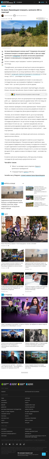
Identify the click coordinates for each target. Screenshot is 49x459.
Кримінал (3, 400)
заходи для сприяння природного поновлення (26, 74)
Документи (28, 433)
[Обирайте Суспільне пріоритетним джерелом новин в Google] (2, 65)
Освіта (26, 402)
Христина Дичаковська (21, 15)
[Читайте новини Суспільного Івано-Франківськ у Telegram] (17, 444)
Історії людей (28, 413)
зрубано (26, 172)
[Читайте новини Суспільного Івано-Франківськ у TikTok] (24, 444)
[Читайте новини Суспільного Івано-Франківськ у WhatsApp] (20, 444)
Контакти (3, 429)
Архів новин (28, 429)
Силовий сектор (5, 413)
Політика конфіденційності (8, 433)
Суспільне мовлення (6, 431)
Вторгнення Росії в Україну (32, 391)
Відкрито (38, 166)
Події (2, 398)
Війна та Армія (29, 420)
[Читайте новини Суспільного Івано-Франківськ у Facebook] (2, 444)
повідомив (16, 56)
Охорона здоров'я (30, 407)
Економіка (4, 402)
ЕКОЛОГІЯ (3, 6)
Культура (27, 400)
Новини (3, 391)
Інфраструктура (29, 409)
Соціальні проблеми (30, 418)
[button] (2, 51)
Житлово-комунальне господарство (11, 409)
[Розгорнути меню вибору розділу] (14, 2)
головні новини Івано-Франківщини (33, 175)
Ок (43, 454)
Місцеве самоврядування (32, 411)
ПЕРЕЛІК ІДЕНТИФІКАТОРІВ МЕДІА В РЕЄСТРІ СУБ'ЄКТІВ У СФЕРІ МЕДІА (35, 436)
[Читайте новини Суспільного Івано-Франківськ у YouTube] (9, 444)
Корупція (27, 398)
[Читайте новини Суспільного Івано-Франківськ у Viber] (13, 444)
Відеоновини (4, 422)
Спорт (2, 420)
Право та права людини (7, 411)
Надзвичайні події (30, 404)
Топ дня (27, 422)
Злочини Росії (5, 418)
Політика (3, 416)
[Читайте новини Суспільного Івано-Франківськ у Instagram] (6, 444)
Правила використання (31, 431)
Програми (4, 435)
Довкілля (9, 6)
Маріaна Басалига (8, 15)
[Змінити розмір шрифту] (47, 18)
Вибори (3, 404)
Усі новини (19, 2)
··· (34, 2)
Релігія (27, 416)
